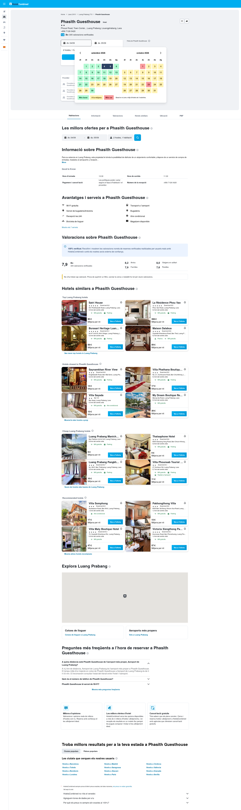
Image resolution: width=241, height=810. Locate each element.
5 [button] (110, 66)
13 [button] (116, 72)
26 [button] (110, 84)
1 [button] (86, 66)
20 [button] (116, 78)
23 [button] (92, 84)
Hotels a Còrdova (153, 764)
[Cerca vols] (4, 11)
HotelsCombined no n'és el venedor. (79, 793)
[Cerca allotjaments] (4, 16)
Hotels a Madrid (111, 764)
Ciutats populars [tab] (71, 751)
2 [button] (92, 66)
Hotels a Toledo (69, 767)
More (64, 162)
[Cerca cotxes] (4, 22)
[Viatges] (4, 39)
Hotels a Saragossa (112, 767)
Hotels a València (153, 767)
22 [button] (86, 84)
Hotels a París (110, 774)
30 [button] (92, 90)
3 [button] (98, 66)
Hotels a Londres (69, 774)
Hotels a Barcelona (70, 764)
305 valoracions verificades (81, 34)
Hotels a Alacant (111, 771)
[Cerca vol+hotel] (4, 27)
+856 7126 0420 (68, 31)
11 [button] (104, 72)
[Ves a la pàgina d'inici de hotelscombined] (19, 4)
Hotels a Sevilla (153, 774)
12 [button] (110, 72)
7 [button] (80, 72)
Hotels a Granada (153, 771)
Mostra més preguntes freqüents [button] (106, 689)
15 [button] (86, 78)
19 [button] (110, 78)
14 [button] (80, 78)
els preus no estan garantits (122, 786)
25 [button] (104, 84)
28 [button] (80, 90)
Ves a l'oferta (115, 321)
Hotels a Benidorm (70, 771)
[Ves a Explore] (4, 32)
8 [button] (86, 72)
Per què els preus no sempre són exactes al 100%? (86, 802)
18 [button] (104, 78)
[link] (80, 353)
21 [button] (80, 84)
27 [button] (116, 84)
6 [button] (116, 66)
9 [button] (92, 72)
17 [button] (98, 78)
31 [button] (155, 90)
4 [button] (104, 66)
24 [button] (98, 84)
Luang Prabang (84, 14)
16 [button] (92, 78)
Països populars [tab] (91, 751)
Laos (69, 14)
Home (63, 14)
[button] (4, 4)
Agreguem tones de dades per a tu (78, 798)
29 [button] (86, 90)
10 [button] (98, 72)
